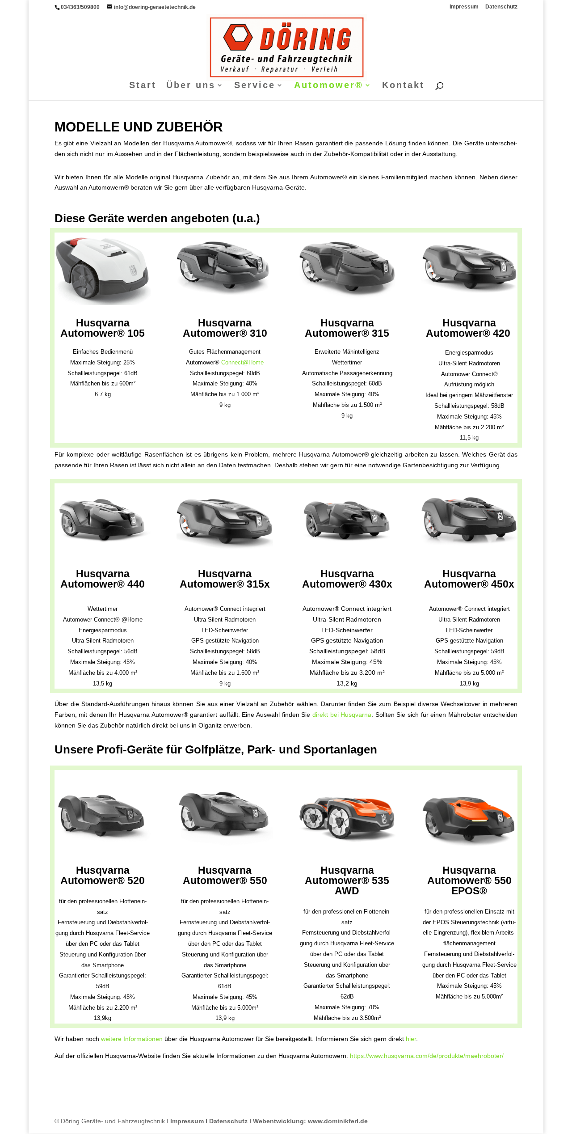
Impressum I (188, 1121)
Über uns (190, 86)
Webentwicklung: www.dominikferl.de (310, 1121)
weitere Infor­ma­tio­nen (132, 1038)
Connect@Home (242, 362)
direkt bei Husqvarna (341, 714)
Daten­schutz (501, 7)
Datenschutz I (231, 1121)
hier (411, 1038)
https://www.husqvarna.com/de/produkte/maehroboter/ (427, 1055)
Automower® (328, 86)
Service (254, 86)
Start (142, 86)
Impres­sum (464, 7)
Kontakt (403, 86)
